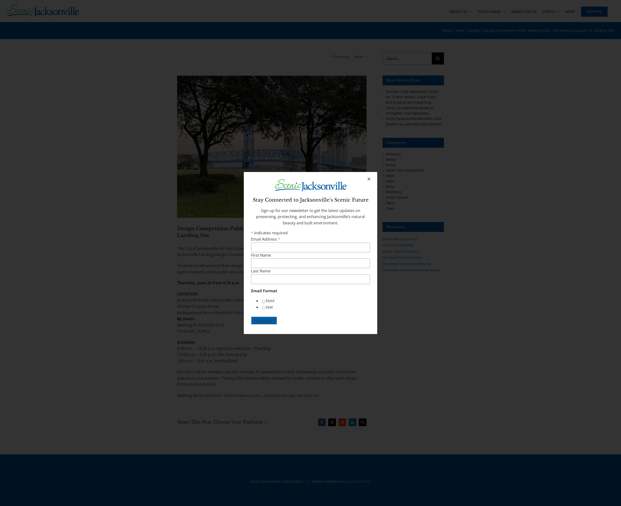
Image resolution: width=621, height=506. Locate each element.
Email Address (265, 239)
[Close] (369, 179)
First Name (261, 255)
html (270, 300)
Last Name (260, 271)
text (269, 307)
